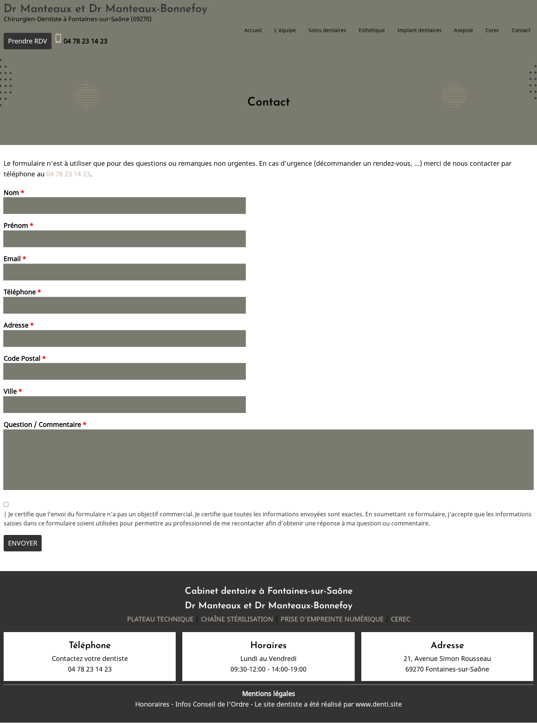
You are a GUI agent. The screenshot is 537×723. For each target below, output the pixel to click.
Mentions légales (268, 693)
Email (12, 258)
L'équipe (285, 30)
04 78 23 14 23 (68, 173)
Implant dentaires (419, 30)
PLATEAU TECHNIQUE (160, 619)
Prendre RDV (27, 41)
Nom (11, 192)
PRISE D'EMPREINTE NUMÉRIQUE (332, 619)
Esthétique (372, 30)
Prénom (16, 225)
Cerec (492, 30)
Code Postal (22, 358)
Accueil (253, 30)
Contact (521, 30)
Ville (10, 391)
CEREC (400, 619)
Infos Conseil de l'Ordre (212, 704)
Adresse (16, 325)
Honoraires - (155, 704)
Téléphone (20, 291)
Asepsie (463, 30)
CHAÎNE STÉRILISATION (237, 619)
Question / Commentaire (42, 424)
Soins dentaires (327, 30)
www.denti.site (378, 704)
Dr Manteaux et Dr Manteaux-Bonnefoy (105, 9)
